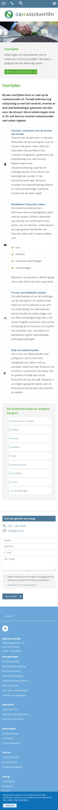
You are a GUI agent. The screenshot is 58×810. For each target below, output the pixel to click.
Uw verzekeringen (19, 490)
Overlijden (15, 447)
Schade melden (10, 762)
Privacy (6, 791)
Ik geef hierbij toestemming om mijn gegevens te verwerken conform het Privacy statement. (31, 578)
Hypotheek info (10, 709)
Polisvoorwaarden (11, 743)
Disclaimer (7, 786)
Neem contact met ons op (19, 71)
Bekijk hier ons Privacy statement (22, 584)
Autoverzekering (10, 661)
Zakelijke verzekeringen (14, 695)
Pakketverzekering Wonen (15, 680)
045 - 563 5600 (17, 526)
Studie (13, 456)
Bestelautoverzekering (13, 666)
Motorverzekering (11, 671)
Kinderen (14, 438)
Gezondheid (16, 473)
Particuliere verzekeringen (15, 690)
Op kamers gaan (18, 464)
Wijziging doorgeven (12, 767)
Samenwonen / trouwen (22, 421)
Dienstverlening (10, 733)
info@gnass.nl (16, 531)
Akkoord (10, 805)
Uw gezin (9, 616)
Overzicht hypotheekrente (15, 714)
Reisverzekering (10, 685)
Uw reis (13, 482)
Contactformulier (10, 757)
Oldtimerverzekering (12, 676)
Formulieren (8, 738)
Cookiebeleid (8, 781)
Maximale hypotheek (12, 719)
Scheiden (14, 429)
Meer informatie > (22, 800)
